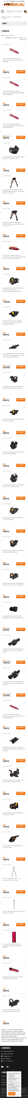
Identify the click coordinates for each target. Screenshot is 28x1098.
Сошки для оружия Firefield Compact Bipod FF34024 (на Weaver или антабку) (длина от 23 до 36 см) (13, 191)
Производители (17, 17)
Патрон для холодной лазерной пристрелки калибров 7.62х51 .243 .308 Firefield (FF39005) (13, 125)
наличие (15, 37)
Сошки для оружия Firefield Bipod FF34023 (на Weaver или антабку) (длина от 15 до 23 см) (13, 224)
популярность (23, 39)
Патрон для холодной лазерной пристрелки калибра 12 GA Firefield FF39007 (12, 945)
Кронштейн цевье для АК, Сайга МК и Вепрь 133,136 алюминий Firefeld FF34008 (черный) (14, 749)
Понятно (12, 1093)
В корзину (21, 71)
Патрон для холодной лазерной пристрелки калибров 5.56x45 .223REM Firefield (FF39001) (13, 93)
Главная (3, 17)
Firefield (5, 18)
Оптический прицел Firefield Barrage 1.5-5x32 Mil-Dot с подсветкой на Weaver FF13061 (13, 650)
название (21, 37)
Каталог (9, 17)
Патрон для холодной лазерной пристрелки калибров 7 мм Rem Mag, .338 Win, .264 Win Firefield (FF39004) (14, 257)
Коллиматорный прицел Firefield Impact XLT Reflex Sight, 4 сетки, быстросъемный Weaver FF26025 (13, 289)
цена (25, 37)
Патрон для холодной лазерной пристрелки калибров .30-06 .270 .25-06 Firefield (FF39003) (14, 716)
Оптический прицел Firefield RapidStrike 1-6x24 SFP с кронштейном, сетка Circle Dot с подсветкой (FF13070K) (13, 355)
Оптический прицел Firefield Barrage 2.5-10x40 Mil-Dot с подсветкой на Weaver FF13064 (14, 683)
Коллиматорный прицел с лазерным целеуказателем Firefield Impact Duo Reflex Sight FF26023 (12, 322)
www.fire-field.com (9, 35)
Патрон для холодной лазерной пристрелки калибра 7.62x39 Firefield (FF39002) (13, 60)
